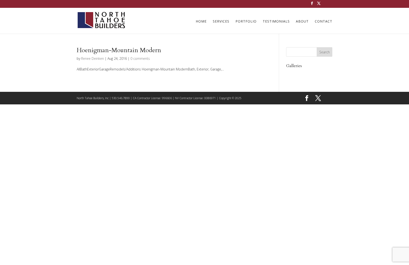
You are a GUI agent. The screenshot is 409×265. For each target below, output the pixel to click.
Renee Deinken (92, 58)
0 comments (140, 58)
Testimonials (276, 21)
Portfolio (246, 21)
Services (221, 21)
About (302, 21)
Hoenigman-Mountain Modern (119, 50)
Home (201, 21)
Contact (323, 21)
